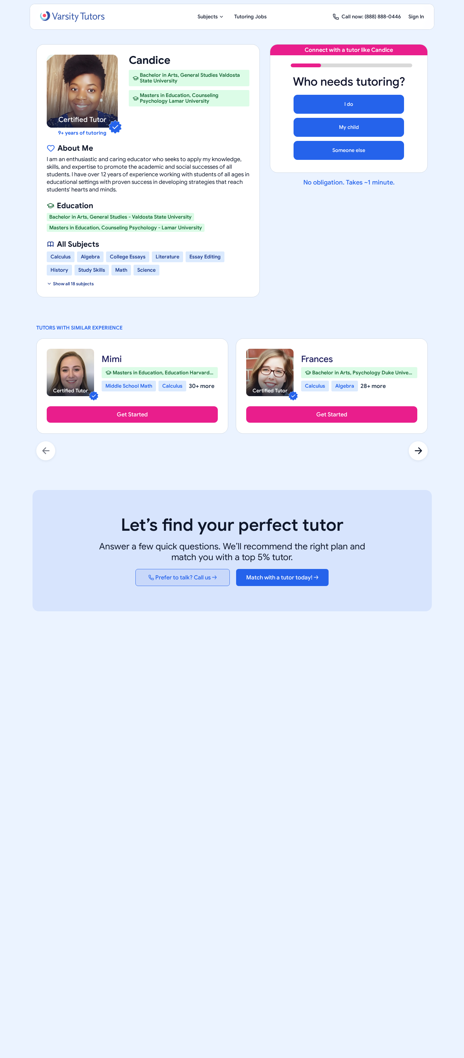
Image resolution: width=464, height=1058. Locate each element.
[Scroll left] (45, 450)
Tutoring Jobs (250, 17)
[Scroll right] (418, 450)
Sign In (416, 17)
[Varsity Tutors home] (72, 16)
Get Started (132, 414)
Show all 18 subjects (73, 284)
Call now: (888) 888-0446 (371, 17)
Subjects (208, 17)
